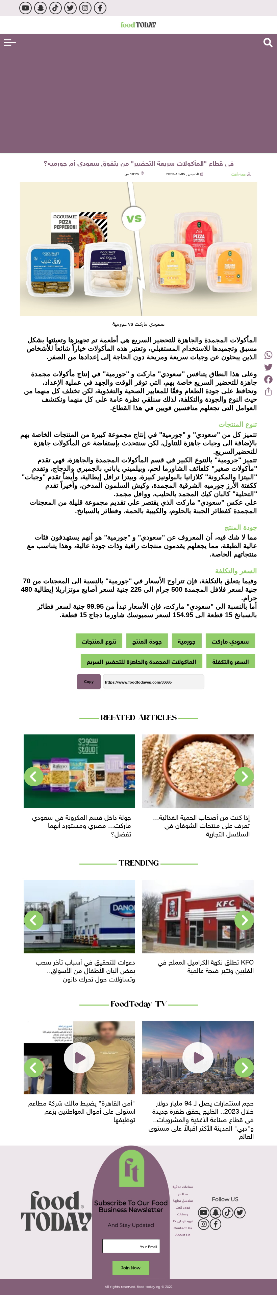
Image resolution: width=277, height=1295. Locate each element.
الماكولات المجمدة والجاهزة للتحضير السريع (141, 660)
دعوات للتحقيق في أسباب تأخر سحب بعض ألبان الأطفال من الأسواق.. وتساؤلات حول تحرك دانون (85, 969)
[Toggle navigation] (9, 42)
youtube (25, 8)
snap (40, 8)
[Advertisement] (138, 100)
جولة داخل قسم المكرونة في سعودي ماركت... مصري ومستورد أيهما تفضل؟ (81, 824)
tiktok (55, 8)
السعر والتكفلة (230, 660)
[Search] (268, 42)
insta (85, 8)
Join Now (131, 1267)
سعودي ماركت (230, 640)
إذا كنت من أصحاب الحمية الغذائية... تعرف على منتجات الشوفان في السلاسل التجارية (201, 824)
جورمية (187, 640)
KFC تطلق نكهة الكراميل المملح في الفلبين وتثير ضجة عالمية (206, 965)
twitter (70, 8)
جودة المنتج (147, 640)
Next (34, 777)
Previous (244, 777)
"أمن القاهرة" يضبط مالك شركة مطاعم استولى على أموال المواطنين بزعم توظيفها (81, 1110)
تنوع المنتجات (99, 640)
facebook (100, 8)
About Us (182, 1234)
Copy (89, 682)
